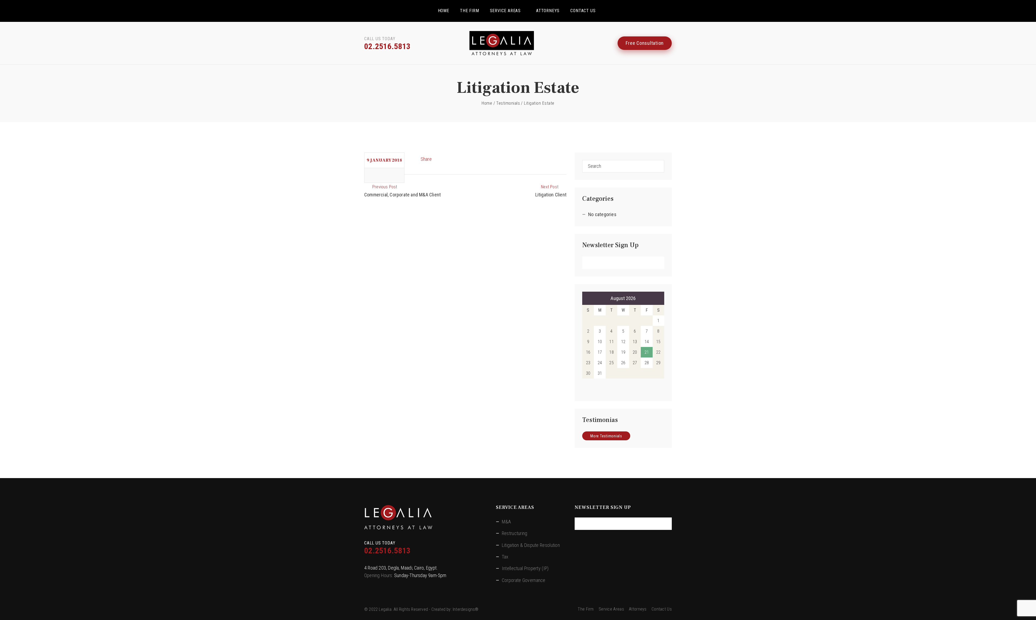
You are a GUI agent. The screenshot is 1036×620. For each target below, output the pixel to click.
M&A (506, 521)
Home (443, 10)
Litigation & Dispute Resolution (531, 545)
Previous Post (384, 186)
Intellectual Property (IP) (525, 568)
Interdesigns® (466, 609)
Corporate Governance (524, 580)
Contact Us (582, 10)
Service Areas (505, 10)
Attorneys (548, 10)
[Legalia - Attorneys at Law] (518, 43)
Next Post (549, 186)
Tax (505, 557)
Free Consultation (645, 43)
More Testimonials (606, 436)
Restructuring (514, 533)
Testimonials (508, 103)
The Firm (469, 10)
